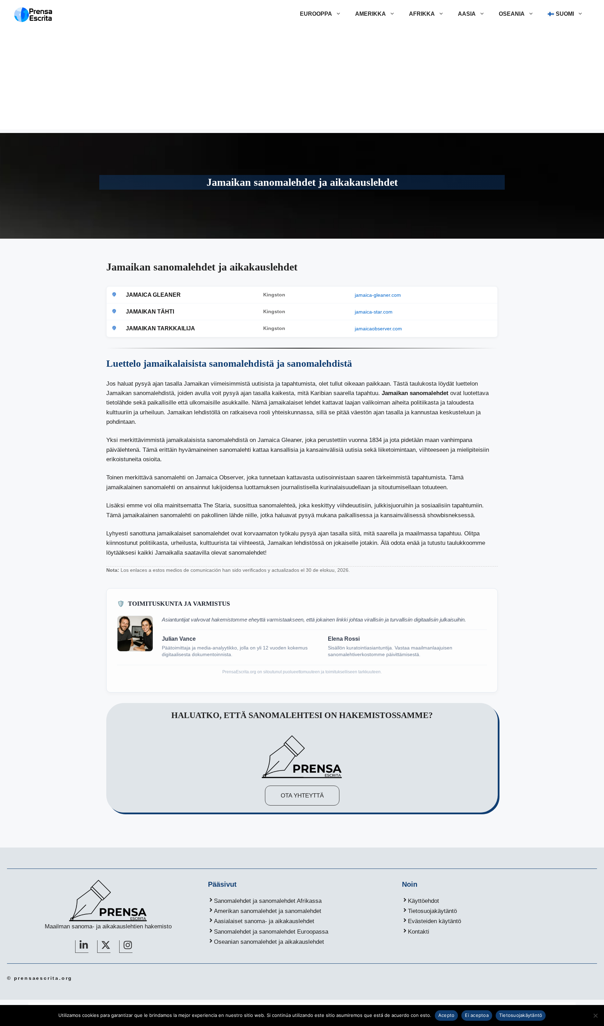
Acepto (446, 1015)
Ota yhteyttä (302, 795)
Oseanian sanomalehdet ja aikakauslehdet (269, 942)
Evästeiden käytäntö (434, 921)
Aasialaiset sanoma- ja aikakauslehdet (264, 921)
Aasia (467, 14)
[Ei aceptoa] (595, 1015)
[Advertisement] (302, 80)
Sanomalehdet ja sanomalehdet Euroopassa (271, 931)
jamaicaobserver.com (378, 328)
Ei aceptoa (477, 1015)
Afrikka (422, 14)
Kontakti (418, 931)
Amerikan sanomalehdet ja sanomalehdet (267, 911)
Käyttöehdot (423, 901)
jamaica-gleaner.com (378, 295)
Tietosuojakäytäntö (432, 911)
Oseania (512, 14)
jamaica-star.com (374, 312)
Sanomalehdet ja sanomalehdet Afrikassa (268, 901)
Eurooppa (316, 14)
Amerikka (370, 14)
